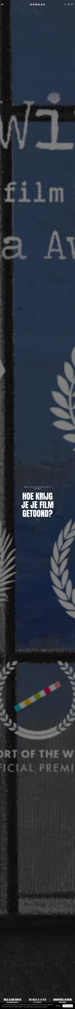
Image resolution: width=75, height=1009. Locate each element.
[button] (65, 4)
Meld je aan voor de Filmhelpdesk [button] (12, 1001)
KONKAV (37, 4)
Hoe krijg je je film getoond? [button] (37, 1001)
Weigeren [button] (58, 1005)
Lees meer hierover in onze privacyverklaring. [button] (35, 1006)
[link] (37, 504)
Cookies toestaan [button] (68, 1005)
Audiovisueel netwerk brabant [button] (62, 1001)
